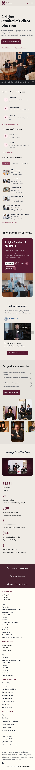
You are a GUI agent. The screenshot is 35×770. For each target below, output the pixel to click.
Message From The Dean (10, 721)
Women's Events (7, 707)
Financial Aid (6, 683)
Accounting (5, 607)
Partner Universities (8, 724)
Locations (5, 686)
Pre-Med (5, 625)
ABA (3, 604)
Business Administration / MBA (11, 610)
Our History (5, 718)
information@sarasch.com (10, 745)
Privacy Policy (6, 727)
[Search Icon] (27, 3)
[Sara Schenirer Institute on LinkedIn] (3, 763)
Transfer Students (7, 692)
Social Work (6, 630)
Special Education (7, 635)
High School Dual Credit (9, 689)
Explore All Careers (8, 701)
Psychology (5, 627)
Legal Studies (6, 615)
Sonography (6, 632)
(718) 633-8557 (7, 742)
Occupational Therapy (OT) (10, 622)
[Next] (32, 332)
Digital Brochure (7, 698)
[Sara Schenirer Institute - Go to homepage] (6, 3)
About (4, 715)
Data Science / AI (7, 612)
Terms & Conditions (8, 730)
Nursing (4, 617)
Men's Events (6, 704)
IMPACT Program (7, 695)
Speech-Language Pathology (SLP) (13, 637)
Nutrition (5, 620)
